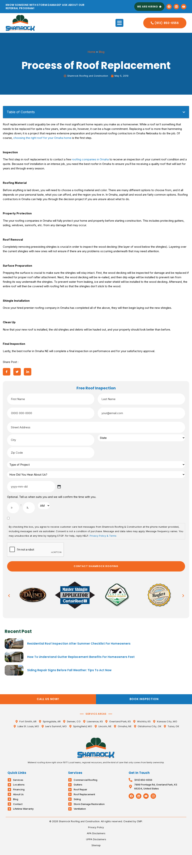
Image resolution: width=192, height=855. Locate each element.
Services (75, 772)
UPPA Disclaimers (96, 839)
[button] (119, 23)
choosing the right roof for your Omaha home (42, 138)
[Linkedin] (176, 6)
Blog (101, 52)
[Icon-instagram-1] (153, 796)
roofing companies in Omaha (90, 159)
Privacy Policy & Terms (103, 535)
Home (91, 52)
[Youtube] (183, 6)
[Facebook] (169, 6)
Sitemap (96, 845)
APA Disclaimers (96, 833)
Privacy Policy (96, 827)
